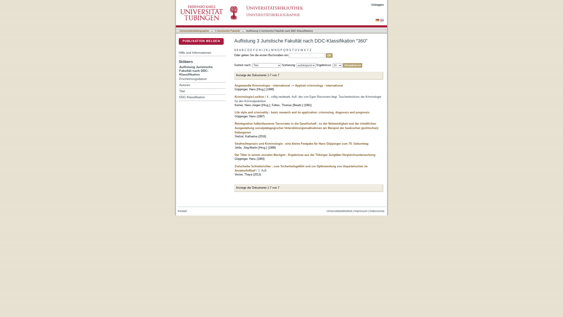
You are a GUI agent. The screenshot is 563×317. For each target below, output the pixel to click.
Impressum (360, 211)
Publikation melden (201, 41)
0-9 (236, 50)
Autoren (184, 85)
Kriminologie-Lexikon (249, 96)
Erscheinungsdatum (193, 79)
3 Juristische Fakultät (227, 30)
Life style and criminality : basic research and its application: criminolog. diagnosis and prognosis (302, 112)
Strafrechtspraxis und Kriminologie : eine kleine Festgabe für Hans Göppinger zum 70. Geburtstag (301, 143)
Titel (182, 91)
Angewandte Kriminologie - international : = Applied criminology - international (289, 85)
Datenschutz (376, 211)
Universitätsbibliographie (194, 30)
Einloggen (377, 4)
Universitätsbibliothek (339, 211)
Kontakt (182, 211)
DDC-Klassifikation (192, 97)
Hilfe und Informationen (195, 52)
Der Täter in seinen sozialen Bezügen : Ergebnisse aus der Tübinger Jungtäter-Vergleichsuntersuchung (305, 155)
